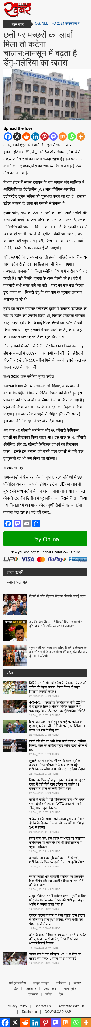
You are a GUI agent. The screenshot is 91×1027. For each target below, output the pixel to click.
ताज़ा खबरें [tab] (15, 572)
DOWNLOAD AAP (58, 1011)
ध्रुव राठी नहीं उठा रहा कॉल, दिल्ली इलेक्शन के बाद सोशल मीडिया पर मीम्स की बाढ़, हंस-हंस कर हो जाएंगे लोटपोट (58, 651)
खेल (10, 672)
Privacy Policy (17, 1006)
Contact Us (43, 1006)
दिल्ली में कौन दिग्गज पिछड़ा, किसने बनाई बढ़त (57, 595)
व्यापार (77, 982)
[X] (17, 136)
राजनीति (33, 994)
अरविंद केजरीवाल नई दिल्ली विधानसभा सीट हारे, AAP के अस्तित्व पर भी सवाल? (56, 623)
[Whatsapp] (72, 136)
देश (61, 994)
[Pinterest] (44, 136)
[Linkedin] (35, 136)
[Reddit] (26, 136)
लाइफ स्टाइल (41, 982)
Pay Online (45, 539)
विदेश (49, 994)
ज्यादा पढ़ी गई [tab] (17, 582)
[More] (81, 136)
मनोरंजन (61, 982)
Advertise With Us (71, 1006)
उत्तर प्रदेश (50, 988)
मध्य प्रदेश (70, 988)
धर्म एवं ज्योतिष (17, 982)
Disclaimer (29, 1011)
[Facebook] (8, 136)
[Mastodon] (53, 136)
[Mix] (63, 136)
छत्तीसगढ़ (31, 988)
